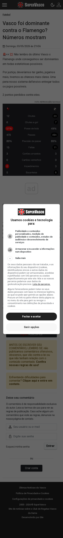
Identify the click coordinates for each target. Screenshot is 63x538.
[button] (31, 258)
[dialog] (31, 269)
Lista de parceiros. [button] (41, 284)
